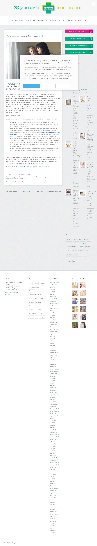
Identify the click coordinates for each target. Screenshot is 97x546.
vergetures (17, 178)
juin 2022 (52, 360)
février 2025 (53, 299)
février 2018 (53, 458)
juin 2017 (52, 476)
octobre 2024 (53, 306)
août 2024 (53, 310)
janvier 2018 (53, 460)
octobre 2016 (53, 490)
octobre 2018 (53, 439)
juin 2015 (52, 523)
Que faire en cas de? (75, 95)
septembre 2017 (54, 469)
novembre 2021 (54, 371)
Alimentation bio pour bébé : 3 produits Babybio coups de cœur (91, 197)
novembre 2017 (54, 465)
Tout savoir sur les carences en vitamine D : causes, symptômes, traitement (77, 149)
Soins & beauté (31, 20)
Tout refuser (47, 86)
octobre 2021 (53, 374)
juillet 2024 (53, 313)
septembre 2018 (54, 441)
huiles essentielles (71, 246)
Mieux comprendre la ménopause (17, 192)
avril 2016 (52, 505)
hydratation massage (51, 177)
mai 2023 (52, 343)
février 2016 (53, 509)
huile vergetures (39, 177)
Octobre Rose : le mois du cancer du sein (90, 166)
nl (93, 4)
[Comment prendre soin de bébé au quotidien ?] (82, 136)
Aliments (76, 243)
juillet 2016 (53, 497)
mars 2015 (53, 530)
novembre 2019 (54, 411)
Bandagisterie (42, 20)
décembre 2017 (54, 462)
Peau (85, 258)
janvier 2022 (53, 366)
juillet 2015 (53, 521)
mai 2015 (52, 526)
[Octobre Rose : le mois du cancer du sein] (82, 165)
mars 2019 (53, 430)
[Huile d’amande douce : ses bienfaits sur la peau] (68, 102)
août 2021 (53, 376)
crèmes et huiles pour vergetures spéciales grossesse (34, 167)
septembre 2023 (54, 334)
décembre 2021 (54, 369)
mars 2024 (53, 320)
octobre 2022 (53, 355)
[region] (49, 73)
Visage (83, 243)
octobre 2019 (53, 413)
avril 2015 (52, 528)
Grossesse (22, 177)
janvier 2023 (53, 350)
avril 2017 (52, 481)
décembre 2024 (54, 303)
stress (79, 250)
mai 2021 (52, 383)
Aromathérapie (77, 239)
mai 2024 (52, 317)
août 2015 (53, 519)
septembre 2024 (54, 308)
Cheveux (68, 243)
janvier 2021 (53, 390)
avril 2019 (52, 427)
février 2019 (53, 432)
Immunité (85, 250)
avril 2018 (52, 453)
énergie (68, 261)
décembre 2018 (54, 434)
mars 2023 (53, 348)
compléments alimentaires (73, 258)
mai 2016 (52, 502)
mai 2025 (52, 292)
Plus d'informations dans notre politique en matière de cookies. (42, 81)
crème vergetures (13, 177)
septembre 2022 (54, 357)
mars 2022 (53, 364)
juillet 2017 (53, 474)
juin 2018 (52, 448)
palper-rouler (10, 178)
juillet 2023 (53, 339)
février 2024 (53, 322)
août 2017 (53, 472)
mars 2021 (53, 388)
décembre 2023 (54, 327)
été (76, 254)
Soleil (67, 250)
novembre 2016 (54, 488)
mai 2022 (52, 362)
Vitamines (86, 239)
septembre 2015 (54, 516)
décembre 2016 (54, 486)
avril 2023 (52, 345)
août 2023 (53, 336)
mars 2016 (53, 507)
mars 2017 (53, 483)
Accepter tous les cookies (31, 86)
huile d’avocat (30, 177)
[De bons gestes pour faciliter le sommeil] (68, 192)
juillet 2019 (53, 420)
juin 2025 (52, 289)
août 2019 (53, 418)
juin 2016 (52, 500)
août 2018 (53, 444)
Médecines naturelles (57, 20)
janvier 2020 (53, 406)
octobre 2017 (53, 467)
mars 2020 (53, 402)
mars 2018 (53, 455)
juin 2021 (52, 381)
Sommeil (81, 246)
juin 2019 (52, 423)
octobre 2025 (53, 285)
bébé (74, 261)
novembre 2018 (54, 437)
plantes (88, 246)
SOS (85, 20)
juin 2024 (52, 315)
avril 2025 (52, 294)
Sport (88, 243)
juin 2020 (52, 397)
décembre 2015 (54, 514)
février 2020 (53, 404)
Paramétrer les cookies (63, 86)
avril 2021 (52, 385)
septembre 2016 (54, 493)
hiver (73, 250)
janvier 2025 (53, 301)
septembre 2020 (54, 395)
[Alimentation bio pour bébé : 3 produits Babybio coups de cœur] (82, 193)
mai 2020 (52, 399)
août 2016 (53, 495)
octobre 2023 (53, 331)
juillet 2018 (53, 446)
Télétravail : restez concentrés (49, 192)
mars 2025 (53, 296)
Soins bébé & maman (17, 20)
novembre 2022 (54, 352)
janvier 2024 (53, 324)
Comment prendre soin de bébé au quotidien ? (90, 138)
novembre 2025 (54, 282)
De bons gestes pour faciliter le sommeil (76, 194)
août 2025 (53, 287)
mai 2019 (52, 425)
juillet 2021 (53, 378)
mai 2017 (52, 479)
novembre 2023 (54, 329)
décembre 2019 (54, 409)
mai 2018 (52, 451)
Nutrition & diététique (74, 20)
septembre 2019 (54, 416)
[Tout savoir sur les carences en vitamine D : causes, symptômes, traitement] (68, 144)
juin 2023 (52, 341)
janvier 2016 (53, 511)
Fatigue (68, 239)
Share (19, 181)
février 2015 (53, 533)
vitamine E (24, 178)
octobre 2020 (53, 392)
